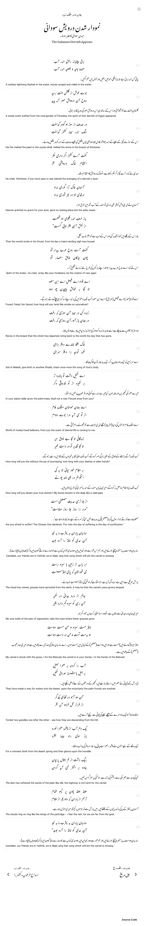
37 (138, 631)
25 (138, 442)
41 (138, 701)
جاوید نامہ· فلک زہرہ (72, 14)
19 (138, 348)
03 (138, 97)
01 (138, 65)
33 (138, 568)
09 (138, 191)
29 (138, 505)
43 (138, 732)
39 (138, 669)
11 (138, 222)
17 (138, 317)
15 (138, 285)
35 (138, 599)
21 (138, 379)
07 (138, 160)
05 (138, 128)
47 (138, 795)
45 (138, 764)
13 (138, 254)
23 (138, 411)
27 (138, 474)
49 (138, 826)
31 (138, 537)
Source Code (129, 919)
